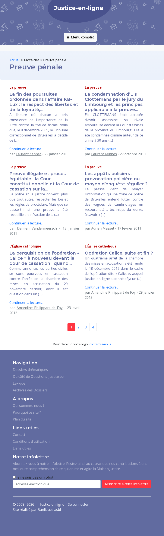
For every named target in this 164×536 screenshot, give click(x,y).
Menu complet (82, 37)
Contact (19, 434)
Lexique (19, 383)
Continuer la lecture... (26, 148)
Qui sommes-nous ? (28, 405)
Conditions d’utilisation (31, 441)
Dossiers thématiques (30, 369)
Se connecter (78, 504)
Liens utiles (22, 448)
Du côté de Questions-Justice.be (38, 376)
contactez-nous (100, 344)
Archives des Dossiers (30, 390)
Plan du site (22, 419)
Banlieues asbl (49, 509)
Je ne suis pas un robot (34, 477)
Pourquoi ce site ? (27, 412)
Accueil (14, 60)
